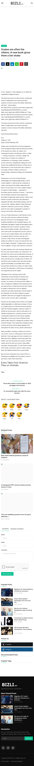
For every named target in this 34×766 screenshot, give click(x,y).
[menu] (2, 3)
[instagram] (8, 748)
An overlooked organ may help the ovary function (17, 392)
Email (2, 542)
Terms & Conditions (17, 761)
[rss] (13, 748)
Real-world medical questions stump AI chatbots (14, 456)
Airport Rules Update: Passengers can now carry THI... (22, 600)
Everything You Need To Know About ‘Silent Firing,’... (23, 619)
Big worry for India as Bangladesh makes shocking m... (23, 610)
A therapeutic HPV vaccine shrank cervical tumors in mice (16, 486)
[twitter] (3, 748)
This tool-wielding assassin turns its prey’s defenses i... (16, 515)
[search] (31, 3)
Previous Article (18, 381)
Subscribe (29, 738)
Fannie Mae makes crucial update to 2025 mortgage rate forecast (17, 384)
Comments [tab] (5, 529)
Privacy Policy (5, 761)
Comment (4, 550)
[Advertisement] (17, 27)
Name (3, 534)
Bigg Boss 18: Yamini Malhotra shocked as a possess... (23, 590)
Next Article (16, 389)
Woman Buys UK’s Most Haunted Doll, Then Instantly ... (23, 629)
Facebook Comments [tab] (17, 529)
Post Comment (7, 574)
